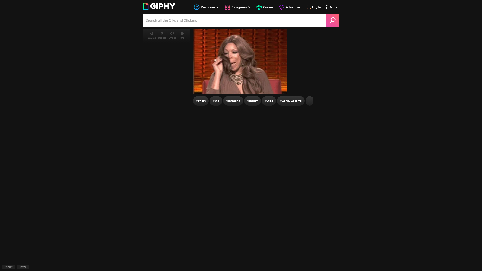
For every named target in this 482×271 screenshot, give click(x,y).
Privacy (8, 266)
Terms (23, 266)
